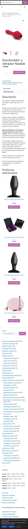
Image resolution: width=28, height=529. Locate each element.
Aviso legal (5, 492)
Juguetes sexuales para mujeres (15, 82)
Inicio (3, 13)
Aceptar (4, 526)
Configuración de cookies (9, 500)
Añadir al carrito (19, 72)
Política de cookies (7, 497)
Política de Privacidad (8, 495)
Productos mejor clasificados (10, 516)
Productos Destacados (8, 514)
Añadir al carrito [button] (14, 207)
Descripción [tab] (7, 88)
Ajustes (18, 526)
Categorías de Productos (9, 511)
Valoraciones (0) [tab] (8, 91)
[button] (23, 20)
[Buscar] (25, 2)
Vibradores (10, 14)
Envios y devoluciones (8, 502)
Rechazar (11, 526)
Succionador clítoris (6, 83)
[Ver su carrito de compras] (25, 7)
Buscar (4, 331)
